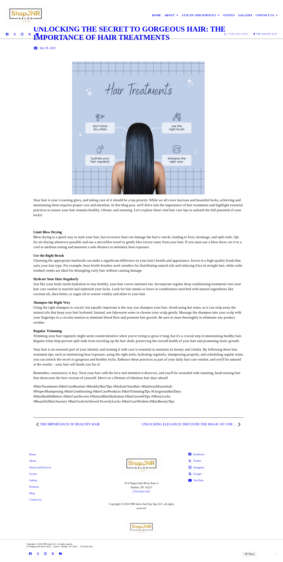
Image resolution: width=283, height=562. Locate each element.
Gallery (245, 15)
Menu (251, 554)
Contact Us (265, 15)
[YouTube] (37, 34)
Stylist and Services (199, 15)
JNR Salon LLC (266, 34)
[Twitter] (14, 34)
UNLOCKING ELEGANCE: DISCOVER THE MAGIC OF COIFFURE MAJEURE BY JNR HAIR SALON (192, 424)
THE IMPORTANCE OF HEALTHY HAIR (70, 424)
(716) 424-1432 (141, 491)
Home (156, 15)
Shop (32, 493)
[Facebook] (7, 34)
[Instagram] (22, 34)
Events (229, 15)
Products (34, 486)
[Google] (29, 34)
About (169, 15)
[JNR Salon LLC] (25, 15)
